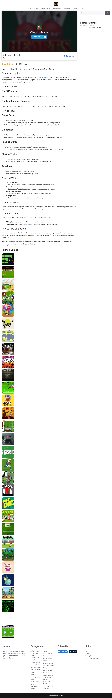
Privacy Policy (89, 656)
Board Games (35, 657)
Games (33, 672)
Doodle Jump (39, 329)
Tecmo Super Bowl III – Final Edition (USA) (39, 393)
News (45, 651)
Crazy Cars (39, 290)
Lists (32, 684)
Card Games (7, 246)
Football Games (33, 8)
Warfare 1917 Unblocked (39, 380)
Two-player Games (47, 678)
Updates (46, 688)
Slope (39, 611)
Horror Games (35, 682)
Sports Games (48, 673)
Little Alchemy (39, 573)
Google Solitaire (39, 457)
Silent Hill (46, 668)
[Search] (107, 13)
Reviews (46, 661)
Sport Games (47, 670)
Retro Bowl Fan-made (39, 431)
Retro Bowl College (39, 470)
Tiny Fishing (39, 406)
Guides (33, 679)
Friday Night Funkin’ (39, 367)
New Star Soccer (39, 534)
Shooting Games (48, 665)
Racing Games (48, 656)
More (75, 8)
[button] (83, 8)
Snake (39, 264)
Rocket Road (39, 585)
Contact (88, 653)
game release (35, 670)
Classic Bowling (39, 354)
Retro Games (57, 8)
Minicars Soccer (39, 303)
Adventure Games (34, 654)
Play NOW (37, 37)
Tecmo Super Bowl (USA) (39, 637)
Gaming (33, 674)
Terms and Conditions (92, 658)
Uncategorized (48, 686)
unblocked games (46, 682)
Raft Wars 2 (39, 341)
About (87, 651)
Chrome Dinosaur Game (39, 624)
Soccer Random (39, 547)
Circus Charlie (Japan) (39, 277)
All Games (67, 8)
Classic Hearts (42, 77)
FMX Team (39, 483)
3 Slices (39, 496)
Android (32, 224)
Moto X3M (39, 598)
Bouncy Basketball (39, 418)
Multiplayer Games (34, 687)
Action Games (35, 651)
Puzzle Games (47, 653)
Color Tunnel (39, 316)
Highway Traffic (39, 444)
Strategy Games (48, 675)
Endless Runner (45, 8)
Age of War (39, 560)
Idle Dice (39, 508)
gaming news (35, 677)
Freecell (39, 521)
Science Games (48, 663)
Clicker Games (35, 662)
